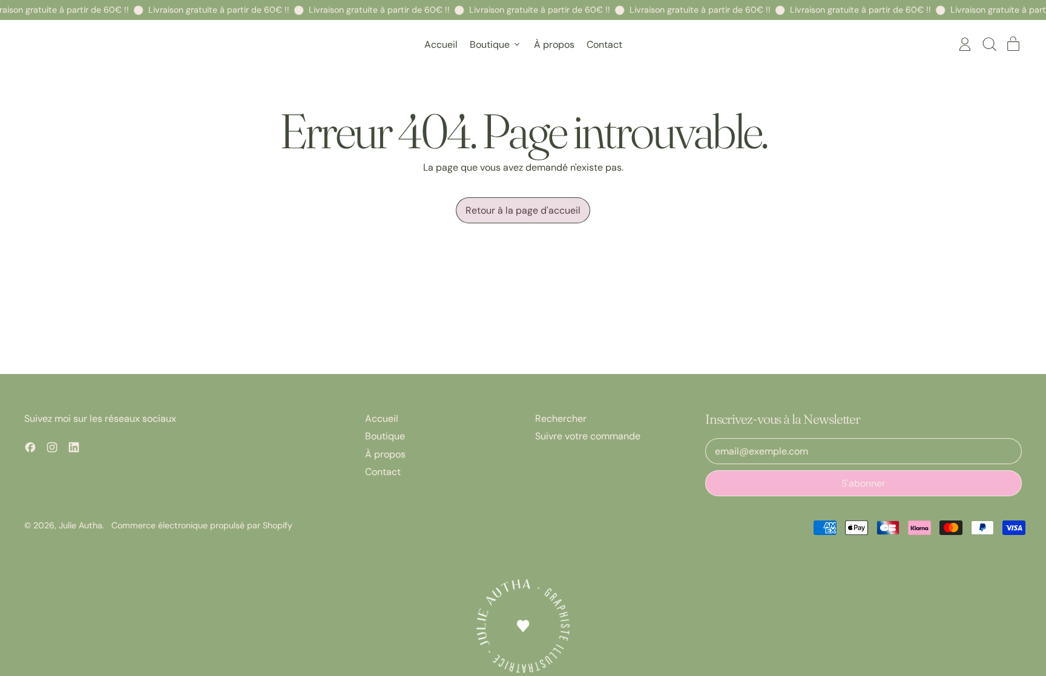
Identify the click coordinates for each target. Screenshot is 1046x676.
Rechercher (561, 418)
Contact (604, 44)
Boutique (385, 436)
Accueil (441, 44)
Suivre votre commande (587, 436)
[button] (989, 44)
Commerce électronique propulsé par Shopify (201, 525)
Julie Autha (80, 525)
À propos (554, 44)
